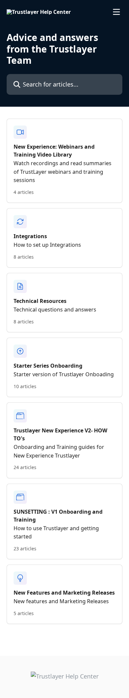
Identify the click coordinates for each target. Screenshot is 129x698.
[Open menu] (116, 12)
